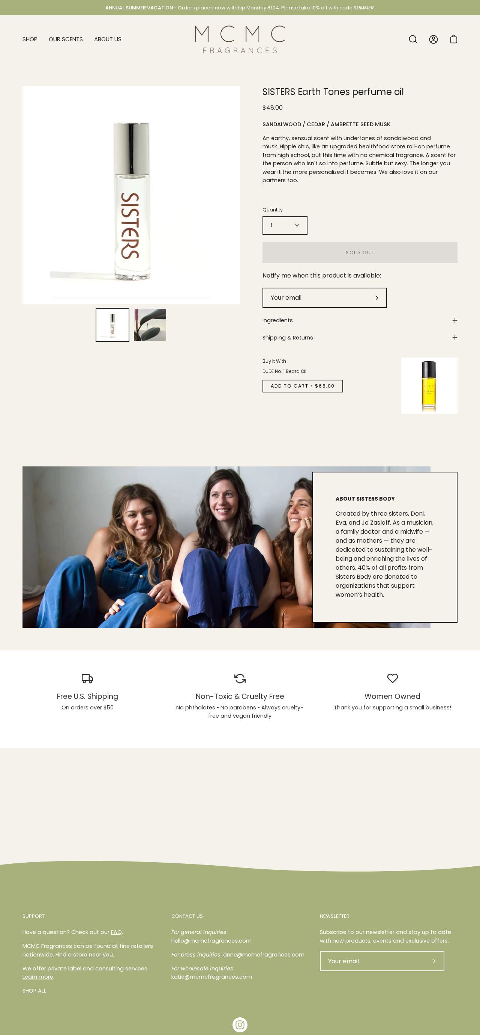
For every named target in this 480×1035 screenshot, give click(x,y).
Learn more (37, 977)
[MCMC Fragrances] (240, 39)
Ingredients (277, 320)
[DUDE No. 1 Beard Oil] (429, 386)
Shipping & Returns (287, 337)
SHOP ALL (34, 990)
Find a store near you (84, 954)
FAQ (116, 932)
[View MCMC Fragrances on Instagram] (240, 1024)
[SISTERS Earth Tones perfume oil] (112, 325)
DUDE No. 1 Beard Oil (284, 371)
